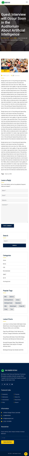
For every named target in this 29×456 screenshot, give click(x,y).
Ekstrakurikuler (6, 271)
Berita (4, 264)
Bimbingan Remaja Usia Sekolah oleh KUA (13, 350)
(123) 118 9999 (7, 421)
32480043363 (7, 415)
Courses (17, 394)
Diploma (7, 174)
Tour (12, 309)
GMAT (4, 75)
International (5, 399)
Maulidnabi (18, 303)
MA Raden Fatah (8, 303)
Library (17, 299)
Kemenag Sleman (8, 299)
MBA (10, 174)
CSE (4, 267)
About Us (17, 397)
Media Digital (13, 306)
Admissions (5, 397)
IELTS (8, 75)
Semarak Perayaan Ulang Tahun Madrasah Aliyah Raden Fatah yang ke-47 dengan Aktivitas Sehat (13, 344)
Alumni (16, 402)
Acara (4, 260)
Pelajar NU (21, 306)
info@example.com (8, 418)
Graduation (5, 394)
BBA (5, 296)
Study (5, 309)
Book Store (18, 399)
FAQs (3, 402)
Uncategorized (6, 281)
